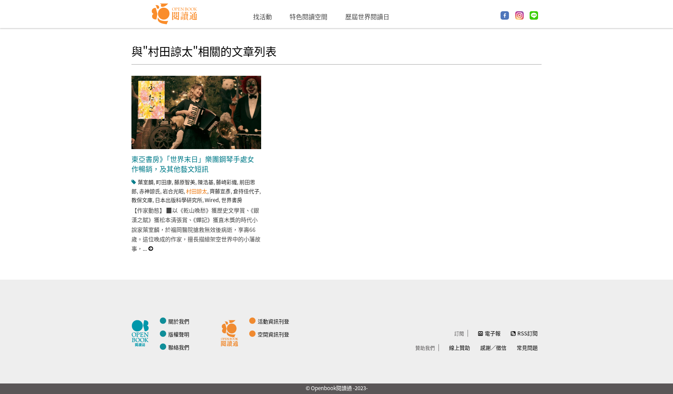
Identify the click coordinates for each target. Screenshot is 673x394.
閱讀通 (231, 332)
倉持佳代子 (246, 191)
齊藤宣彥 (220, 191)
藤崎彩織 (226, 182)
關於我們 (178, 321)
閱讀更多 (151, 248)
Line (534, 15)
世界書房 (231, 199)
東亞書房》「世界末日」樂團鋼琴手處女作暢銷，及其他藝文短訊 (192, 164)
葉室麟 (146, 182)
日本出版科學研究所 (178, 199)
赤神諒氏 (149, 191)
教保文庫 (141, 199)
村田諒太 (196, 191)
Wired (212, 199)
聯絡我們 (178, 347)
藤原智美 (184, 182)
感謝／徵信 (493, 347)
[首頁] (175, 14)
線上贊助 (459, 347)
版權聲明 (178, 334)
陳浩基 (205, 182)
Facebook (505, 15)
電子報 (493, 333)
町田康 (164, 182)
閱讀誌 (141, 332)
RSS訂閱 (527, 333)
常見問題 (527, 347)
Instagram (519, 15)
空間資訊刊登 (273, 334)
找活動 (262, 16)
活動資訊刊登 (273, 321)
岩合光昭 (173, 191)
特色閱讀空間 (308, 16)
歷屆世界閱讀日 (367, 16)
